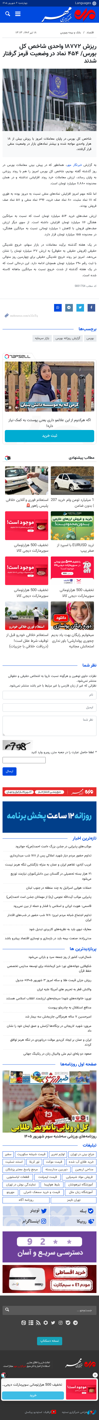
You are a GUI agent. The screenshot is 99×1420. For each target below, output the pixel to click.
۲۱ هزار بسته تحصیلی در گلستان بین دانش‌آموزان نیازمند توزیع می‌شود (51, 876)
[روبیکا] (46, 1323)
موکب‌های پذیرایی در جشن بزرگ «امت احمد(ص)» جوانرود (53, 846)
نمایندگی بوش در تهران (21, 1184)
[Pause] (10, 407)
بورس (90, 338)
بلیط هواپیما (52, 1184)
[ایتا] (23, 1323)
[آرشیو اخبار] (31, 1323)
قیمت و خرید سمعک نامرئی (42, 1192)
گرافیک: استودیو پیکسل (38, 1412)
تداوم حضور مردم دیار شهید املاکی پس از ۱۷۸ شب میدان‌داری (50, 855)
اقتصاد (90, 33)
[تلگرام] (75, 1323)
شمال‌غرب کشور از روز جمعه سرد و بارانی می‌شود (59, 957)
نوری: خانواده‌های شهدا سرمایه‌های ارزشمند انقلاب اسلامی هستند (48, 998)
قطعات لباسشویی (18, 1177)
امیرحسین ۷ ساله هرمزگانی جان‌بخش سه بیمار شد (58, 1016)
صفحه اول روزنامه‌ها (78, 1064)
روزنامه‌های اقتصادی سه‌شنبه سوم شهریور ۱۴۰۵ (58, 1136)
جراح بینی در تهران (82, 1154)
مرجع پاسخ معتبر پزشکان (22, 1169)
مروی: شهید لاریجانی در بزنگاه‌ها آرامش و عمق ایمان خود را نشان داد (49, 1028)
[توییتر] (53, 1323)
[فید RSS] (38, 1323)
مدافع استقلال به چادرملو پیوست (69, 1007)
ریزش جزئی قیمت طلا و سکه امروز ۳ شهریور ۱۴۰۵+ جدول (53, 980)
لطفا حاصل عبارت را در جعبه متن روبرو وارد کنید (63, 752)
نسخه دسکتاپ (49, 1340)
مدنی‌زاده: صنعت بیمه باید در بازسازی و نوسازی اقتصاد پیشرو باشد (48, 938)
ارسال (9, 771)
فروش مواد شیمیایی (79, 1177)
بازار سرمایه (42, 338)
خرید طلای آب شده (81, 1161)
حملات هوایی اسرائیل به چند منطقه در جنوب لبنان (58, 888)
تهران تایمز (73, 1200)
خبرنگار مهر (75, 165)
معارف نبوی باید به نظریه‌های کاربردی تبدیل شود (60, 929)
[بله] (68, 1323)
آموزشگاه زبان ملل (81, 1192)
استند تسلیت (14, 1161)
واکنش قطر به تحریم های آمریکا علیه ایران (64, 989)
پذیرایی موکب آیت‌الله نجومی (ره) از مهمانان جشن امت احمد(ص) (48, 897)
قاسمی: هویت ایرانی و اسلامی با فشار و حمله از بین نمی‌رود (52, 906)
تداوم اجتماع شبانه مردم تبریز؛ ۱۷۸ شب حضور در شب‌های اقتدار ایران (49, 918)
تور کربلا (34, 1161)
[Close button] (95, 1375)
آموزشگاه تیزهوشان (80, 1184)
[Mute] (17, 407)
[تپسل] (6, 356)
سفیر (8, 1154)
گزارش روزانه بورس (68, 338)
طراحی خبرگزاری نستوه (74, 1412)
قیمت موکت (54, 1161)
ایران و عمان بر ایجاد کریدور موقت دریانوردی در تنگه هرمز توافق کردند (50, 1042)
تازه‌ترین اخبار (84, 838)
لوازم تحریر (58, 1154)
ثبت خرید (49, 436)
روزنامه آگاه (26, 1200)
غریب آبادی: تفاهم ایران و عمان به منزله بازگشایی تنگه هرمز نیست (48, 864)
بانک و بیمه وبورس (70, 33)
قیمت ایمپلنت (47, 1177)
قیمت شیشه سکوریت (31, 1154)
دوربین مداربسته (56, 1169)
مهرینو (10, 1192)
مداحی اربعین (84, 1169)
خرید (33, 1395)
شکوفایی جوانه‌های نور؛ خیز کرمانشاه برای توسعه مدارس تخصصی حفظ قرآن (49, 969)
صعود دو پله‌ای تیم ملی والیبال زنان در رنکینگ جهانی (57, 1053)
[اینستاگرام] (60, 1323)
